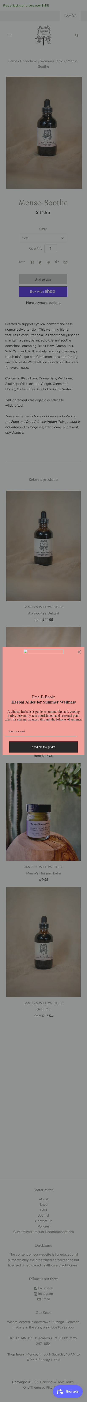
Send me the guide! (43, 747)
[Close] (79, 652)
